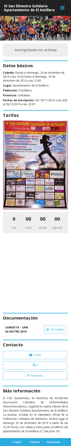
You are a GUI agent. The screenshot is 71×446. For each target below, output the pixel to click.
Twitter (34, 442)
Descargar (57, 329)
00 (28, 219)
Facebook (36, 375)
